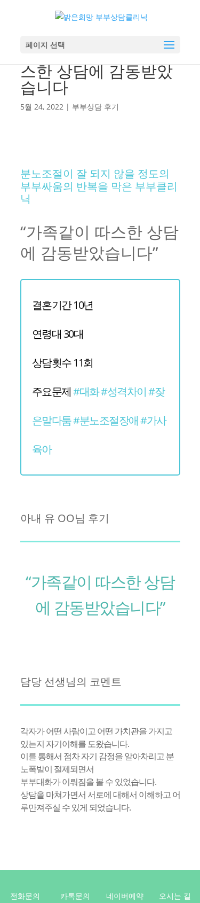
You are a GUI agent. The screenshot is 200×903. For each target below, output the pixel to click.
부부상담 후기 (95, 107)
